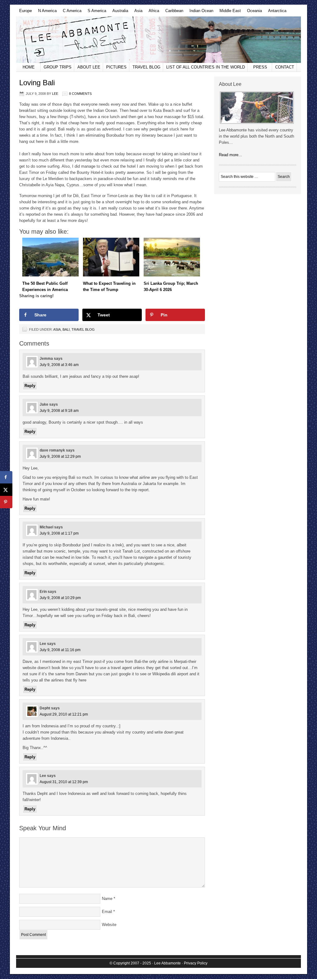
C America (70, 12)
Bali (66, 329)
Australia (118, 12)
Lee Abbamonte (158, 39)
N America (46, 12)
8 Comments (80, 93)
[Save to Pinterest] (6, 502)
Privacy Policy (195, 963)
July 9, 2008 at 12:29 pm (60, 456)
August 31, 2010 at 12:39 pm (64, 782)
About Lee (88, 67)
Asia (136, 12)
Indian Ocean (199, 12)
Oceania (253, 12)
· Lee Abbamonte (166, 963)
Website (109, 924)
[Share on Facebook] (6, 477)
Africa (152, 12)
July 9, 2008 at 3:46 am (59, 365)
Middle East (228, 12)
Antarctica (275, 12)
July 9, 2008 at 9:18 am (59, 410)
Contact (284, 67)
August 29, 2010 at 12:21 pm (64, 714)
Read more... (230, 154)
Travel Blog (146, 67)
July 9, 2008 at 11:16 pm (60, 650)
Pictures (116, 67)
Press (260, 67)
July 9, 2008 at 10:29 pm (60, 598)
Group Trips (58, 67)
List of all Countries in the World (205, 67)
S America (95, 12)
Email (107, 911)
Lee (55, 93)
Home (29, 67)
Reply (29, 385)
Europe (24, 12)
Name (107, 898)
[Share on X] (6, 489)
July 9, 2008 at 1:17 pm (59, 533)
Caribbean (172, 12)
